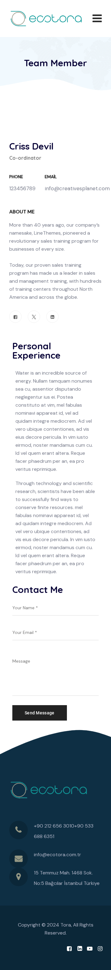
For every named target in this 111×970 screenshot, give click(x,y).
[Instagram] (100, 949)
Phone (16, 176)
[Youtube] (90, 949)
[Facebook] (15, 316)
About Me (22, 211)
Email (51, 176)
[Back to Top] (98, 960)
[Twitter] (34, 316)
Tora (65, 925)
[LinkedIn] (52, 316)
